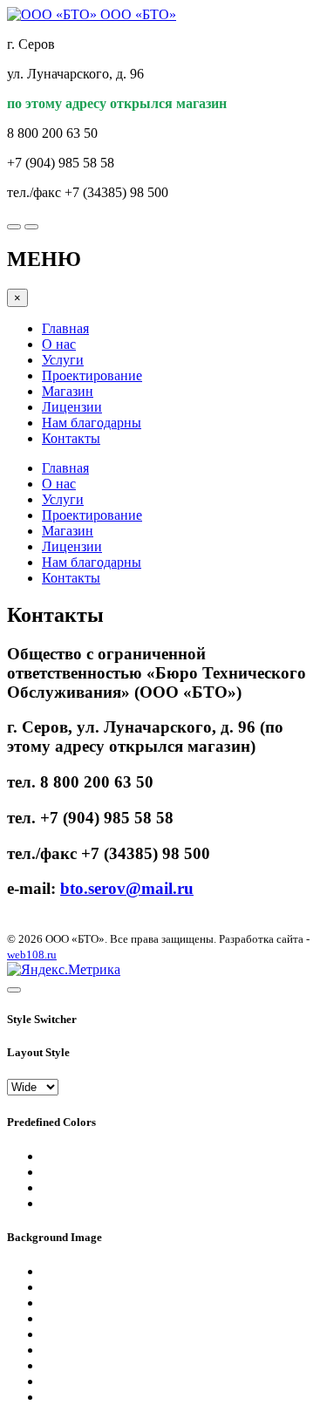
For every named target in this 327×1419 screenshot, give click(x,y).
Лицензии (72, 406)
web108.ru (32, 954)
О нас (59, 344)
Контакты (71, 438)
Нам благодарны (91, 422)
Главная (65, 328)
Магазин (67, 391)
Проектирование (92, 375)
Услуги (63, 359)
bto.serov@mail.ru (127, 888)
